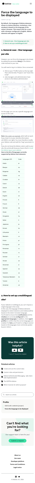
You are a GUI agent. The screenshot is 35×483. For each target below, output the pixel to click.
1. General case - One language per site (16, 41)
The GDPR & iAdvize (10, 381)
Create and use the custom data (14, 369)
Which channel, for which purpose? (15, 385)
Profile (6, 402)
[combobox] (17, 394)
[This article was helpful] (14, 350)
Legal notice (17, 467)
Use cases (17, 458)
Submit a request (17, 441)
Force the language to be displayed (16, 409)
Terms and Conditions (17, 464)
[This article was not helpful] (20, 350)
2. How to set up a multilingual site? (15, 43)
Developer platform (17, 461)
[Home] (10, 4)
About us (17, 455)
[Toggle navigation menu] (31, 3)
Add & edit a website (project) (14, 406)
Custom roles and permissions (13, 372)
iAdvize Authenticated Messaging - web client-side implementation (18, 377)
